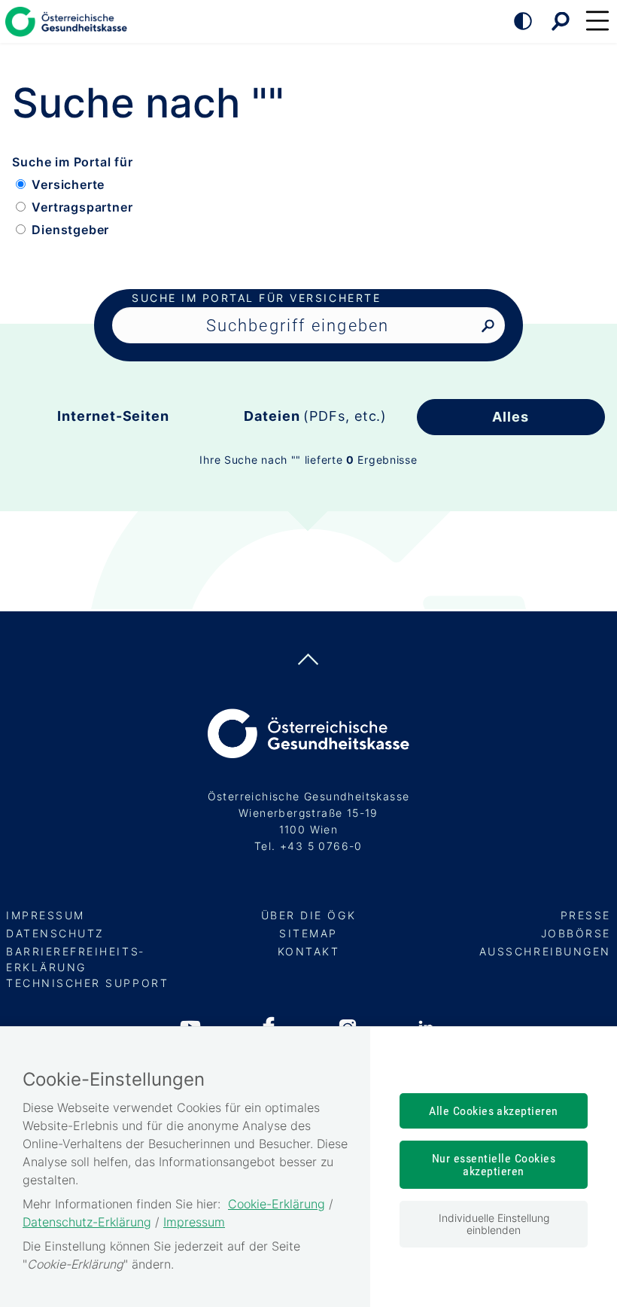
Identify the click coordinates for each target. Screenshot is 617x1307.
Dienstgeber (70, 229)
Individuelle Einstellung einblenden (494, 1223)
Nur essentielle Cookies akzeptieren (493, 1164)
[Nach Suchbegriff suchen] (488, 326)
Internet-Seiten (113, 416)
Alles (510, 417)
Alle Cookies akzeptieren (493, 1111)
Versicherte (68, 184)
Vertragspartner (82, 207)
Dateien (315, 416)
